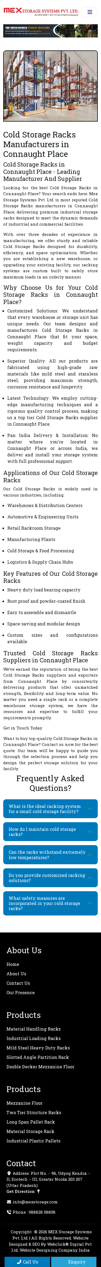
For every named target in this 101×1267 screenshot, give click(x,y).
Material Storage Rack (30, 1131)
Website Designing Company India (55, 1250)
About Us (16, 973)
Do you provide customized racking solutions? (47, 877)
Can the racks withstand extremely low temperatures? (47, 854)
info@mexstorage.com (35, 1201)
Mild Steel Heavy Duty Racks (38, 1048)
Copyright (21, 1231)
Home (12, 964)
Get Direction (21, 1191)
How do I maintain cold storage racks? (42, 831)
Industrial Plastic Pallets (33, 1141)
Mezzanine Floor (24, 1103)
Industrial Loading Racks (33, 1038)
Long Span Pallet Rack (30, 1122)
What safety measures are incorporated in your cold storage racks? (44, 903)
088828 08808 (42, 1212)
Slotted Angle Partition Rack (37, 1057)
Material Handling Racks (33, 1029)
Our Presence (20, 992)
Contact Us (18, 983)
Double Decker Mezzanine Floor (40, 1066)
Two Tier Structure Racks (33, 1112)
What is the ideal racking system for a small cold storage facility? (45, 808)
